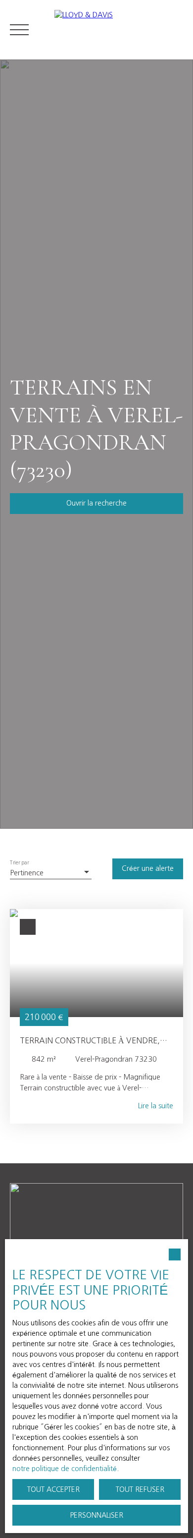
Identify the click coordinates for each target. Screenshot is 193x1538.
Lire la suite (155, 1105)
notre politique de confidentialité (64, 1468)
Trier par (19, 862)
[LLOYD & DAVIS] (119, 29)
